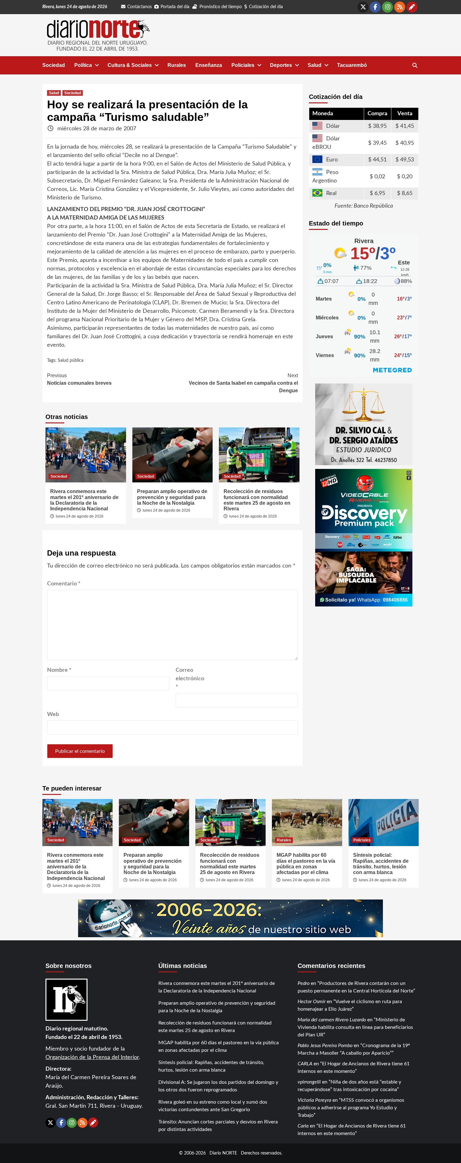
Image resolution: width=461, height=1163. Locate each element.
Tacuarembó (352, 65)
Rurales (176, 65)
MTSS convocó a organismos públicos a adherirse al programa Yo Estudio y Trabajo (351, 1108)
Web (53, 714)
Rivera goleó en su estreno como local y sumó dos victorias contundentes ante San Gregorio (212, 1106)
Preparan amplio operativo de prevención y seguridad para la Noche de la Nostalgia (172, 497)
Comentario (64, 584)
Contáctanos (139, 7)
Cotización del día (266, 7)
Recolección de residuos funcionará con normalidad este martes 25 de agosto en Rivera (257, 500)
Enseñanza (208, 65)
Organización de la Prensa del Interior (92, 1057)
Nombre (59, 670)
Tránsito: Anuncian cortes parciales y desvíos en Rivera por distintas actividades (218, 1125)
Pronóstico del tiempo (220, 7)
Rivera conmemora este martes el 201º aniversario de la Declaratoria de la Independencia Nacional (84, 500)
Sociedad (53, 65)
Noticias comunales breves (79, 379)
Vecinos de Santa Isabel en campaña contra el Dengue (243, 383)
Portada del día (175, 7)
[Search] (415, 66)
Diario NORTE (223, 1153)
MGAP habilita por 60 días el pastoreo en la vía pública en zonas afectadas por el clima (306, 863)
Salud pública (70, 360)
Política (83, 65)
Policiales (242, 65)
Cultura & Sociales (130, 65)
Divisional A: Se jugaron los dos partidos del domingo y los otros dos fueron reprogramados (218, 1086)
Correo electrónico (190, 678)
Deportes (281, 65)
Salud (314, 65)
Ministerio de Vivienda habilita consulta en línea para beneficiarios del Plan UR (355, 1027)
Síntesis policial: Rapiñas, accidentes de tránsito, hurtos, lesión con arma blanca (381, 863)
